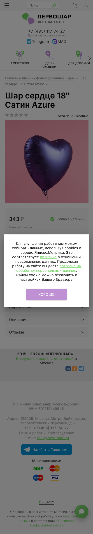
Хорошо (46, 294)
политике (48, 257)
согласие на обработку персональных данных (48, 268)
